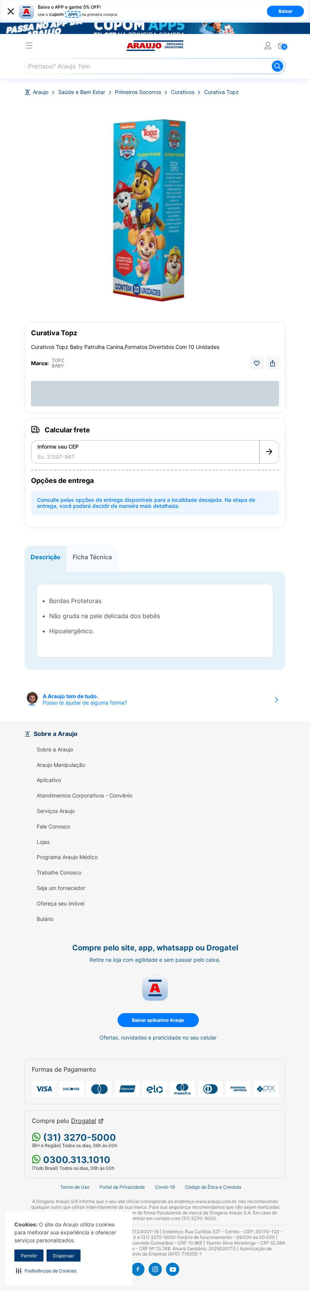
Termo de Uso (74, 1187)
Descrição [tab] (45, 557)
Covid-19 (165, 1187)
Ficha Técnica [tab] (92, 557)
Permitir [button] (29, 1256)
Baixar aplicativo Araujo (158, 1020)
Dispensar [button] (63, 1256)
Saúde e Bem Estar (81, 92)
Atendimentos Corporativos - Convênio (84, 796)
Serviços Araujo (56, 811)
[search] (155, 66)
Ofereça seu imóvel (60, 904)
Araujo (40, 92)
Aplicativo (49, 780)
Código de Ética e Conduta (213, 1187)
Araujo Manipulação (61, 765)
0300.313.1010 (75, 1159)
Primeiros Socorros (138, 92)
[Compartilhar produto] (272, 363)
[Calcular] (269, 452)
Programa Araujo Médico (67, 857)
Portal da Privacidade (122, 1187)
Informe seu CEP (58, 447)
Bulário (45, 919)
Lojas (43, 842)
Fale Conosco (53, 827)
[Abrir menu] (29, 46)
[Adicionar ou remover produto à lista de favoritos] (256, 363)
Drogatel (83, 1120)
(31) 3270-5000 (78, 1137)
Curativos (182, 92)
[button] (46, 1271)
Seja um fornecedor (61, 888)
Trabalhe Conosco (59, 873)
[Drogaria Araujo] (155, 45)
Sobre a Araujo (55, 750)
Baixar (286, 11)
